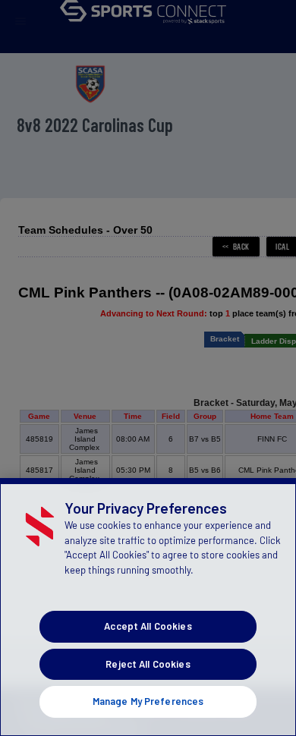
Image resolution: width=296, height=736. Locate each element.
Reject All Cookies (147, 664)
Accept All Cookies (147, 626)
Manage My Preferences (148, 701)
